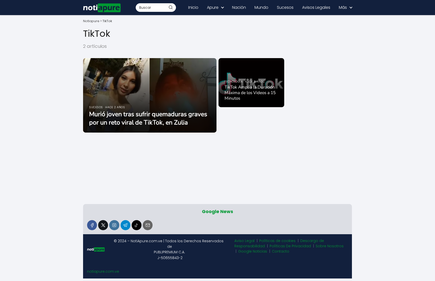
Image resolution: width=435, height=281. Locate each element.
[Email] (148, 225)
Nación (239, 7)
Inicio (193, 7)
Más (343, 7)
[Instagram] (114, 225)
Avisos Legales (316, 7)
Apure (213, 7)
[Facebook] (92, 225)
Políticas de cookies (277, 240)
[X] (103, 225)
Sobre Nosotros (330, 246)
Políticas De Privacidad (290, 246)
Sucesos (285, 7)
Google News (217, 211)
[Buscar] (170, 7)
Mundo (261, 7)
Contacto (280, 251)
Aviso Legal (244, 240)
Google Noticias (252, 251)
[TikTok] (136, 225)
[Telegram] (125, 225)
